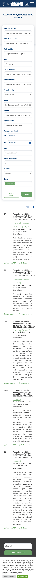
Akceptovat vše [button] (22, 576)
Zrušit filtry (11, 194)
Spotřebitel (26, 223)
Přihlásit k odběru (18, 552)
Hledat (26, 194)
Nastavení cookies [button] (9, 576)
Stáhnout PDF (11, 263)
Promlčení (17, 223)
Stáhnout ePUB (26, 263)
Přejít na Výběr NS (17, 4)
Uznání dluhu (18, 227)
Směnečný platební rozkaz (21, 279)
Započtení (28, 227)
